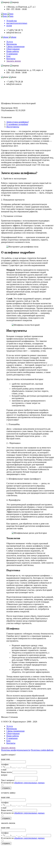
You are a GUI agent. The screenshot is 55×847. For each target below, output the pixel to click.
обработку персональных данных (29, 783)
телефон (5, 764)
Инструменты (12, 127)
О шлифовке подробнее (17, 124)
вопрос (4, 775)
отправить (6, 788)
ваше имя (5, 759)
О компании (12, 54)
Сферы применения (15, 46)
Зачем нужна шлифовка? (17, 122)
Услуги (9, 42)
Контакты (10, 58)
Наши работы (12, 51)
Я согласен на (23, 783)
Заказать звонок (13, 61)
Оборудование (13, 49)
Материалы (11, 44)
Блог (8, 56)
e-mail (3, 770)
